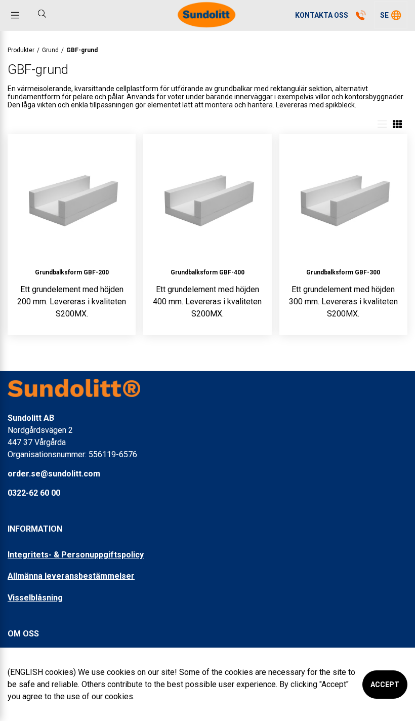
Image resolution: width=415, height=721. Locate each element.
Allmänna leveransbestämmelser (71, 576)
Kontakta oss (321, 15)
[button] (390, 15)
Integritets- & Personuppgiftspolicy (76, 554)
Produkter (21, 50)
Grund (50, 50)
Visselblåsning (35, 598)
